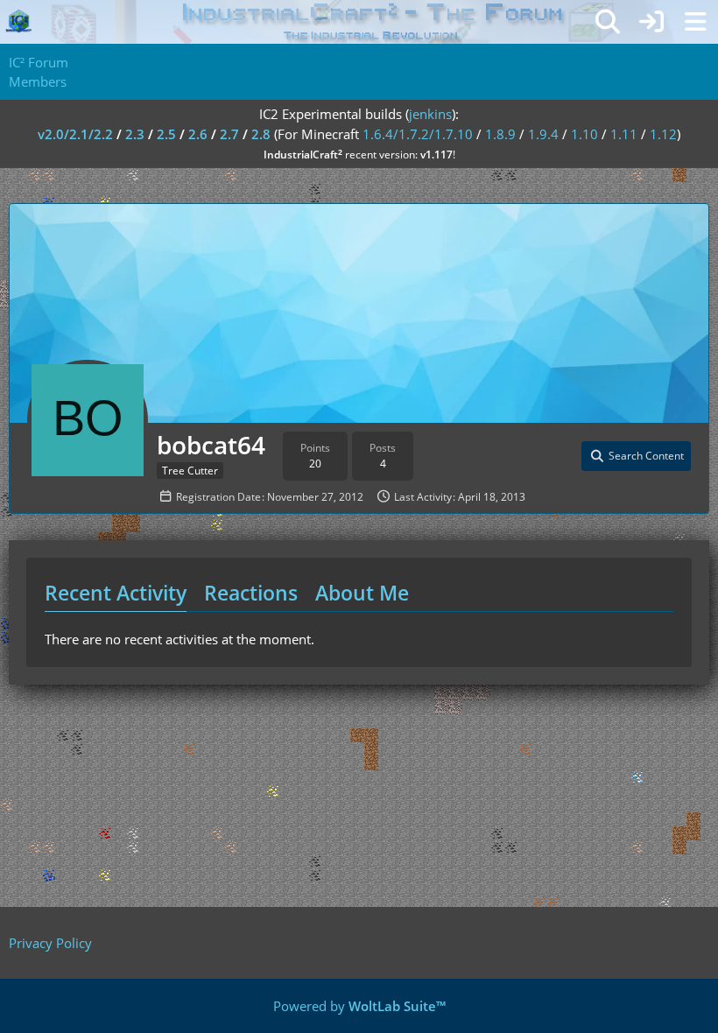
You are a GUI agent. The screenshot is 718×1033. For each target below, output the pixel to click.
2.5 (166, 134)
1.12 (663, 134)
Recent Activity (116, 593)
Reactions (251, 593)
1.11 (623, 134)
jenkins (430, 114)
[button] (636, 456)
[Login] (651, 22)
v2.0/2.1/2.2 (75, 134)
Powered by (359, 1006)
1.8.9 (500, 134)
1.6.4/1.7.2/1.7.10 (418, 134)
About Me (362, 593)
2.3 (134, 134)
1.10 (584, 134)
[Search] (607, 21)
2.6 (198, 134)
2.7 (229, 134)
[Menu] (695, 21)
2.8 (261, 134)
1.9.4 (543, 134)
